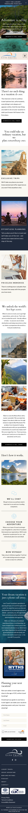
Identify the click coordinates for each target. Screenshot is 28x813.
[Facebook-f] (12, 759)
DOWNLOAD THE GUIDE (14, 739)
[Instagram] (15, 759)
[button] (14, 578)
